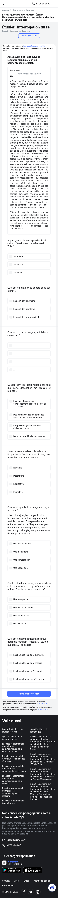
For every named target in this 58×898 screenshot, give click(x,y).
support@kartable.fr (15, 840)
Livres (26, 881)
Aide (16, 881)
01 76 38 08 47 (43, 4)
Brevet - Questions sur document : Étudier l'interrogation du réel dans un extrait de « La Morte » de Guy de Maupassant (42, 774)
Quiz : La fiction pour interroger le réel (12, 737)
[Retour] (5, 3)
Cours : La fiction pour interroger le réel (12, 730)
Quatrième (18, 10)
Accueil (5, 10)
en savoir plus (42, 704)
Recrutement (8, 885)
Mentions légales (42, 881)
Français (30, 10)
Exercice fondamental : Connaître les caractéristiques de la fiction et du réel (13, 748)
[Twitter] (31, 892)
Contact (6, 881)
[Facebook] (24, 892)
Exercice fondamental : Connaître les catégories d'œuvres (13, 759)
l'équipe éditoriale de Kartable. (34, 46)
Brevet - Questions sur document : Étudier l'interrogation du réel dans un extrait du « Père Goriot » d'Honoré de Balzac (42, 743)
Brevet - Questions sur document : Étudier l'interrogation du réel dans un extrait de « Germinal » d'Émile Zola (42, 759)
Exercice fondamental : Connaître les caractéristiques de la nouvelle (13, 780)
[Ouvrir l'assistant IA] (52, 888)
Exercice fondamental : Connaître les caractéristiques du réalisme (13, 792)
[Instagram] (38, 892)
